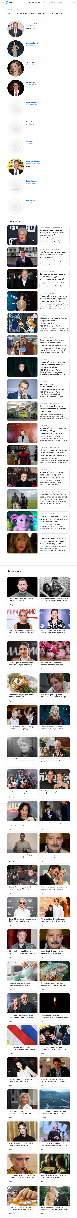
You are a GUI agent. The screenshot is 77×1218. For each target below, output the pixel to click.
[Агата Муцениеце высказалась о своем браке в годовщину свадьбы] (55, 880)
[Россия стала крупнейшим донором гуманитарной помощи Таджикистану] (22, 1040)
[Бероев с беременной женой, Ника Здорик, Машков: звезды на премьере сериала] (55, 1136)
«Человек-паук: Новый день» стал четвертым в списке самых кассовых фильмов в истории (53, 453)
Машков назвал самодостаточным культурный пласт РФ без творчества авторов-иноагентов (52, 387)
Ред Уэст (29, 142)
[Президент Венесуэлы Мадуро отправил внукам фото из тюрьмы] (22, 848)
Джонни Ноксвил (33, 82)
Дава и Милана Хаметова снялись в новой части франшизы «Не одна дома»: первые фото (53, 343)
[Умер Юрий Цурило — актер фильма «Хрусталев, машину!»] (55, 944)
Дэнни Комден (31, 181)
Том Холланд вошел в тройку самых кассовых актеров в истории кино (54, 254)
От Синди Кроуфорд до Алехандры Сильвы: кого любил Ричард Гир (52, 232)
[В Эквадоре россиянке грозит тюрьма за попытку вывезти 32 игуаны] (55, 976)
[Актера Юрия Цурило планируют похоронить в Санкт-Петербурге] (55, 1169)
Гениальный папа (13, 10)
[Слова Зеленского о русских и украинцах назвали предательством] (22, 592)
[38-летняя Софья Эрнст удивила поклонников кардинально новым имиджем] (22, 1169)
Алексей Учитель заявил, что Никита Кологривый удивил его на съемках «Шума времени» (53, 299)
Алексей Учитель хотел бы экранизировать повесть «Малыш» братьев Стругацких (52, 365)
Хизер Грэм (30, 63)
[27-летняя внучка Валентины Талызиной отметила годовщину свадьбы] (55, 1201)
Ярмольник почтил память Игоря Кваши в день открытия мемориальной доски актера (52, 277)
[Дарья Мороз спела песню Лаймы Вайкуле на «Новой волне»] (22, 912)
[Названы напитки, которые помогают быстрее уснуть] (22, 976)
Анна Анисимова (32, 102)
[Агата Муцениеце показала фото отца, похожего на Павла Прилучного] (22, 1136)
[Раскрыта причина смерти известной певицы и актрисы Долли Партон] (55, 720)
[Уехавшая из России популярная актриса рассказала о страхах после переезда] (22, 624)
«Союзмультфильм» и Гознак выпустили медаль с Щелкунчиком (53, 320)
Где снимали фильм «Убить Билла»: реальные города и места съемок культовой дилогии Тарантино (53, 541)
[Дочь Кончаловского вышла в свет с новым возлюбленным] (22, 1072)
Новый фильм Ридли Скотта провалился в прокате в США (54, 495)
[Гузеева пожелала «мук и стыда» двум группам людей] (22, 816)
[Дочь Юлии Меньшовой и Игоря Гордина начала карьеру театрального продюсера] (22, 720)
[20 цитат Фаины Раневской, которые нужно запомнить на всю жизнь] (22, 752)
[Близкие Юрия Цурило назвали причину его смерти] (55, 848)
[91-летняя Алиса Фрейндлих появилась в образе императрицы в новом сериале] (55, 816)
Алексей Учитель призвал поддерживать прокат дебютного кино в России (52, 475)
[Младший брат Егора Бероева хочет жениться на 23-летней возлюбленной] (55, 912)
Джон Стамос (31, 122)
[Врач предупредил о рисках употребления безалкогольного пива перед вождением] (22, 1201)
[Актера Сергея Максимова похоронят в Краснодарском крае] (55, 1008)
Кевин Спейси (31, 23)
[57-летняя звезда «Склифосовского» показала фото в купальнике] (22, 1104)
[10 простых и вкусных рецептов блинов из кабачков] (22, 688)
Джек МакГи (30, 201)
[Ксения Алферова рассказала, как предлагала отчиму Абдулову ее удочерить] (55, 592)
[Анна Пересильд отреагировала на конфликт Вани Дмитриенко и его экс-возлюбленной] (55, 784)
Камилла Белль (32, 43)
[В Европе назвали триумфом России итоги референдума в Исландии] (22, 784)
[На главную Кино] (11, 2)
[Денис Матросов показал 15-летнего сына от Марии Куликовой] (22, 880)
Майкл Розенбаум (33, 161)
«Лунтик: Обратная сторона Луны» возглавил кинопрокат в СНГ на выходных (54, 519)
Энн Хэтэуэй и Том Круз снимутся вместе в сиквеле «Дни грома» (53, 409)
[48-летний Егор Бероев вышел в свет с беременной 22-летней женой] (22, 1008)
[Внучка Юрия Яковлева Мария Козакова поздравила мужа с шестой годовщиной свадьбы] (22, 656)
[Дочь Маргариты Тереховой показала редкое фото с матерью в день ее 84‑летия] (55, 688)
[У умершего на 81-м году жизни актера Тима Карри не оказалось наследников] (55, 1072)
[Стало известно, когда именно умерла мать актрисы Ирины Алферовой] (55, 752)
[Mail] (7, 2)
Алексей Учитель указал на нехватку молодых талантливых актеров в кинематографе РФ (53, 431)
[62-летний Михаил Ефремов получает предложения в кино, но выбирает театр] (22, 944)
